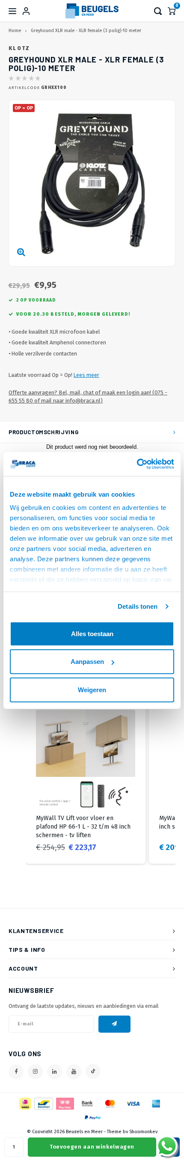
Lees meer (86, 375)
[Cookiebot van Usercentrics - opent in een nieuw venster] (136, 464)
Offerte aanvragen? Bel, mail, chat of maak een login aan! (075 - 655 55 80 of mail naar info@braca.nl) (88, 396)
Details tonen (137, 606)
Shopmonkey (143, 1131)
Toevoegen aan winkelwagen (92, 1146)
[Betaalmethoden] (24, 1103)
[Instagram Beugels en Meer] (35, 1071)
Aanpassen (87, 661)
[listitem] (85, 781)
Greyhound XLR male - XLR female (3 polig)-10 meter (86, 30)
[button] (17, 781)
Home (15, 30)
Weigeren (92, 689)
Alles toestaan (92, 633)
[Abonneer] (114, 1024)
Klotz (19, 48)
